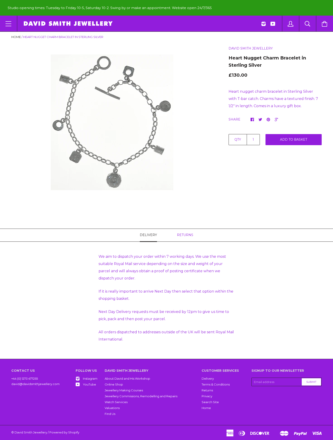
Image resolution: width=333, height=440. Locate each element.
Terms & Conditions (216, 384)
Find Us (110, 414)
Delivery (208, 378)
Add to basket (293, 139)
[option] (112, 122)
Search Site (210, 402)
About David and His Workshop (127, 378)
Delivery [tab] (148, 235)
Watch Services (116, 402)
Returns (207, 390)
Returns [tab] (185, 235)
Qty (237, 139)
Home (16, 37)
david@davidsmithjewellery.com (35, 384)
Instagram (90, 378)
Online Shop (114, 384)
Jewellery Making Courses (124, 390)
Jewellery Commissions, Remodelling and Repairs (141, 396)
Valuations (112, 408)
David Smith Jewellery (251, 48)
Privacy (207, 396)
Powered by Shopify (64, 432)
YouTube (89, 384)
